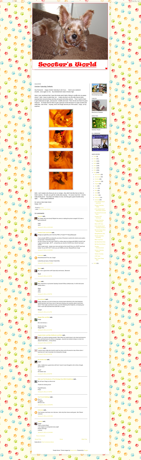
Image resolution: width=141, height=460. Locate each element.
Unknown (40, 255)
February (97, 197)
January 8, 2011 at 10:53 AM (45, 227)
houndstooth (41, 299)
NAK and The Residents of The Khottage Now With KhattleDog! (55, 379)
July (96, 186)
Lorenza (40, 421)
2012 (95, 170)
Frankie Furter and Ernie (44, 232)
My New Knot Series (100, 244)
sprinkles (40, 348)
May (96, 190)
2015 (95, 163)
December (98, 174)
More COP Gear (99, 224)
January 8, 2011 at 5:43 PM (45, 354)
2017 (95, 158)
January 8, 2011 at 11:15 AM (45, 263)
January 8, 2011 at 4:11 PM (45, 312)
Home (61, 439)
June (96, 188)
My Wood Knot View (100, 242)
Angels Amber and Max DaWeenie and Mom (50, 335)
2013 (95, 168)
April (96, 192)
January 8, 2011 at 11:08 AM (45, 250)
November (98, 176)
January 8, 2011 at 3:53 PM (45, 294)
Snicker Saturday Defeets (45, 209)
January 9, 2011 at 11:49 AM (45, 432)
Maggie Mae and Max (43, 317)
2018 (95, 156)
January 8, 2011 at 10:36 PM (45, 404)
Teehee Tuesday (99, 253)
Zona (39, 281)
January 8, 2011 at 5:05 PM (45, 343)
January (97, 199)
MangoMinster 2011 (100, 233)
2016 (95, 161)
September (98, 181)
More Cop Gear (99, 239)
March (96, 195)
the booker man (42, 359)
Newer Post (38, 439)
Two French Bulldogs (44, 397)
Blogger (86, 450)
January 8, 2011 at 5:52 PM (45, 374)
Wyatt (39, 268)
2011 (95, 172)
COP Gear (97, 256)
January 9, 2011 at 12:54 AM (45, 416)
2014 (95, 165)
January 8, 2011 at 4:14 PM (45, 330)
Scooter (40, 216)
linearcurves (73, 450)
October (97, 179)
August (97, 183)
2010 (95, 263)
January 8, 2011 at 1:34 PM (45, 276)
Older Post (84, 439)
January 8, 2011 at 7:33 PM (45, 391)
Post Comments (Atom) (48, 442)
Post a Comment (40, 435)
